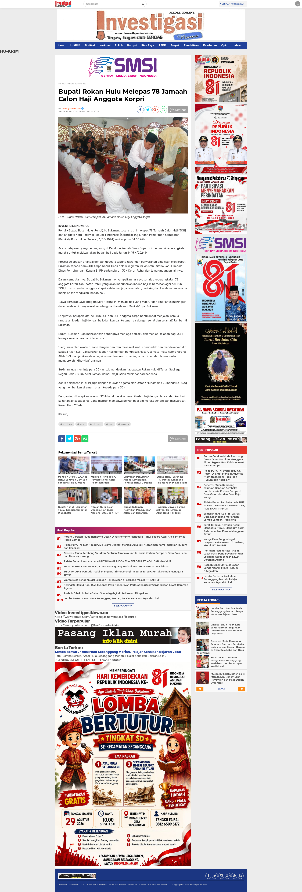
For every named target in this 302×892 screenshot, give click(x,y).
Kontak (142, 884)
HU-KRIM (74, 45)
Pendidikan (191, 45)
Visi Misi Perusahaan (157, 884)
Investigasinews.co (198, 884)
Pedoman (73, 884)
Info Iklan (132, 884)
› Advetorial (72, 83)
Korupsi (132, 45)
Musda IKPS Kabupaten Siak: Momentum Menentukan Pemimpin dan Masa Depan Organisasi (228, 678)
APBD (162, 45)
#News (109, 424)
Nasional (104, 45)
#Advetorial (66, 424)
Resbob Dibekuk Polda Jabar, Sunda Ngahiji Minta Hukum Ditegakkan (106, 593)
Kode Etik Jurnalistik (97, 884)
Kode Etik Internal (117, 884)
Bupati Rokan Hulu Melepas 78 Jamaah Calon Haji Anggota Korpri (122, 95)
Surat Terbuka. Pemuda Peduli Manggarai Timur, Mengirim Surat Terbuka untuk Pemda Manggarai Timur (124, 573)
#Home (81, 424)
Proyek (175, 45)
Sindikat (89, 45)
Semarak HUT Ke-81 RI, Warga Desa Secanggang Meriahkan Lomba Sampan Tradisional (116, 566)
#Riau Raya (123, 424)
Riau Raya (147, 45)
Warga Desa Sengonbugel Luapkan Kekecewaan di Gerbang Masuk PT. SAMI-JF (112, 580)
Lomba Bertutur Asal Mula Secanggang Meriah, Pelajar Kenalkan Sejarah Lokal (111, 598)
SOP (83, 884)
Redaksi (63, 884)
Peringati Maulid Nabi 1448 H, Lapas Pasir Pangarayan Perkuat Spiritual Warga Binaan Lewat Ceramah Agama (126, 587)
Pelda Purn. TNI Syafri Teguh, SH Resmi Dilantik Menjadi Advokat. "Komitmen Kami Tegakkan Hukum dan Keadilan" (125, 546)
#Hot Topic (95, 424)
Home (60, 45)
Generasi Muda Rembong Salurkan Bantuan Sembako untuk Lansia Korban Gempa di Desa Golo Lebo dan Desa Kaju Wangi (125, 555)
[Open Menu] (297, 3)
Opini (224, 45)
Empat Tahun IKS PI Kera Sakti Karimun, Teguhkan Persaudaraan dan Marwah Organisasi (226, 629)
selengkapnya (123, 605)
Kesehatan (210, 45)
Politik (119, 45)
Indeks (237, 45)
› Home (82, 83)
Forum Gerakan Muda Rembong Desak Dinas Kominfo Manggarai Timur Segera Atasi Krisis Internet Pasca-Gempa (124, 538)
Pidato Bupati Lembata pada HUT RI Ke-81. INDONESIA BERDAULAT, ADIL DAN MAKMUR (117, 561)
